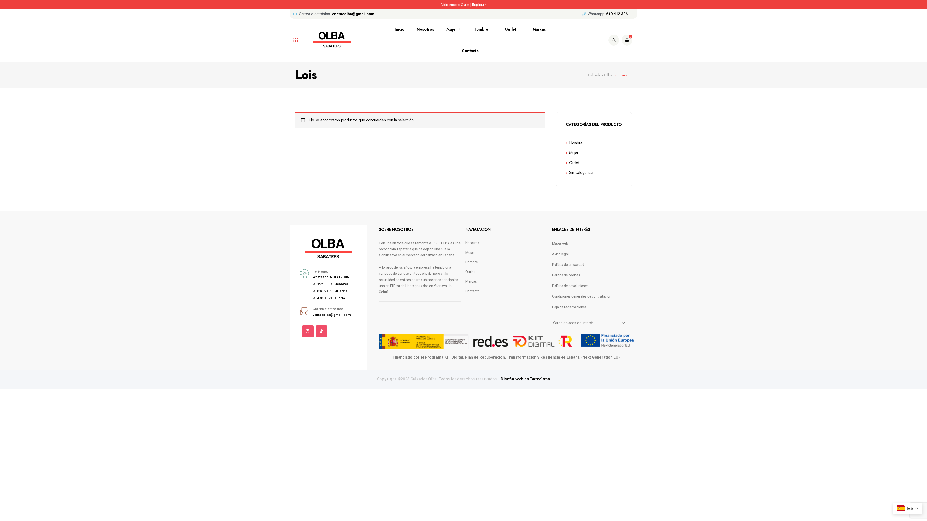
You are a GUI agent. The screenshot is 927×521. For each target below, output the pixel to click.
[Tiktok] (321, 331)
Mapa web (560, 243)
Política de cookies (566, 275)
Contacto (470, 51)
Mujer (451, 29)
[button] (305, 4)
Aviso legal (560, 254)
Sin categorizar (581, 172)
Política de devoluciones (570, 286)
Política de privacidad (568, 264)
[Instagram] (308, 331)
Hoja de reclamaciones (569, 307)
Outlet (510, 29)
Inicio (399, 29)
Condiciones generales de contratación (581, 296)
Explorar (481, 4)
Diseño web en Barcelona (525, 378)
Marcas (539, 29)
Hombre (480, 29)
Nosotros (425, 29)
